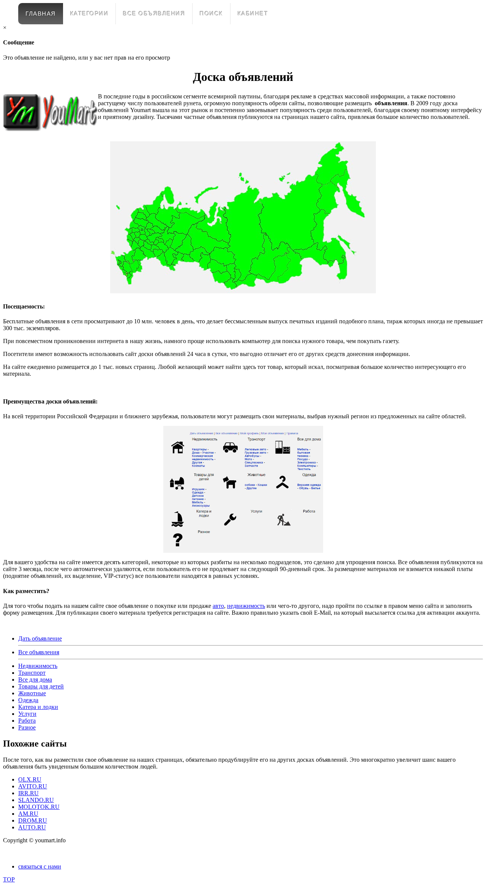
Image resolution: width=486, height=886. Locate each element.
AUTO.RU (32, 827)
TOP (9, 879)
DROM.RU (32, 820)
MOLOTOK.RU (39, 807)
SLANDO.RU (36, 800)
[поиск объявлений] (243, 291)
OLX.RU (29, 779)
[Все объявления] (243, 489)
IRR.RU (28, 793)
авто (218, 606)
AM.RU (28, 813)
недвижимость (246, 606)
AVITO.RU (32, 786)
